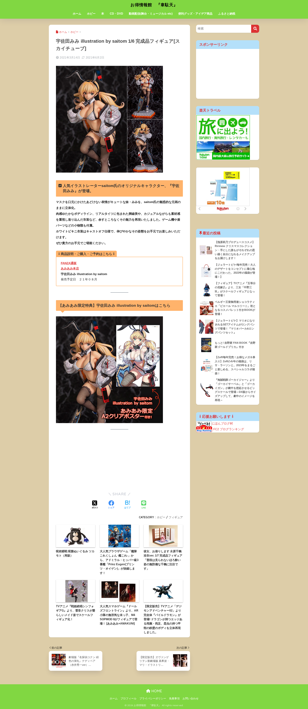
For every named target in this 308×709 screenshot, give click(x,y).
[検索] (255, 29)
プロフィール (128, 698)
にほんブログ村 (222, 423)
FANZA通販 (69, 263)
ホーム (77, 13)
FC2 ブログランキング (228, 429)
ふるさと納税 (226, 13)
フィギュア (176, 517)
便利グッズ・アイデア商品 (195, 13)
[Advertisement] (119, 460)
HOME (156, 691)
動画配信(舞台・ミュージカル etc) (151, 13)
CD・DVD (116, 13)
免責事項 (174, 698)
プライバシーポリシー (152, 698)
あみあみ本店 (70, 268)
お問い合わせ (191, 698)
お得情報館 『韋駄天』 (154, 4)
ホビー (91, 13)
